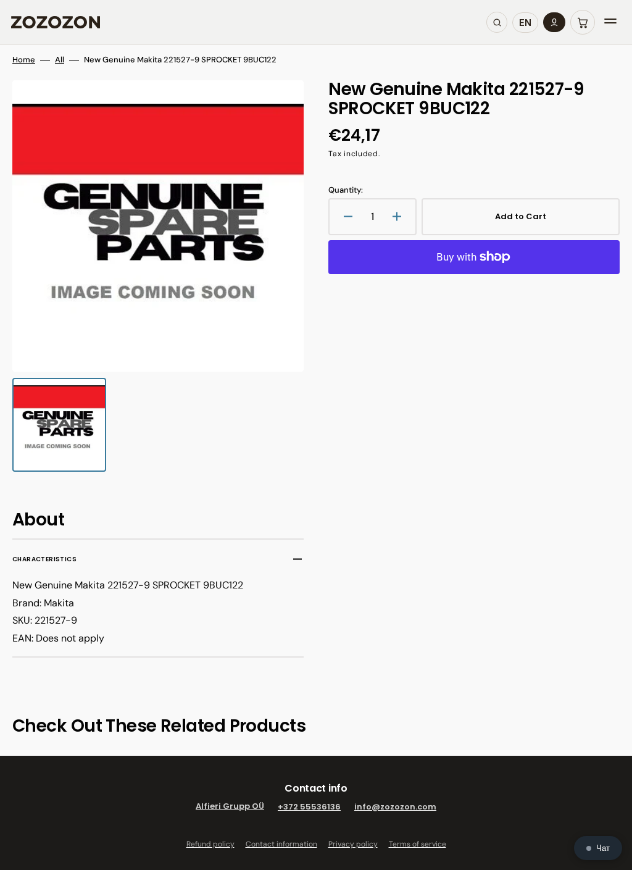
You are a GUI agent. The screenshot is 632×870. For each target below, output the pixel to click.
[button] (582, 22)
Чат (603, 848)
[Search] (496, 22)
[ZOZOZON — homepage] (55, 22)
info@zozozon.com (395, 807)
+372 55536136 (309, 807)
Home (23, 60)
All (59, 60)
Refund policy (210, 844)
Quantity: (345, 190)
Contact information (281, 844)
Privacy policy (353, 844)
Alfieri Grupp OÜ (230, 806)
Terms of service (417, 844)
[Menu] (610, 22)
